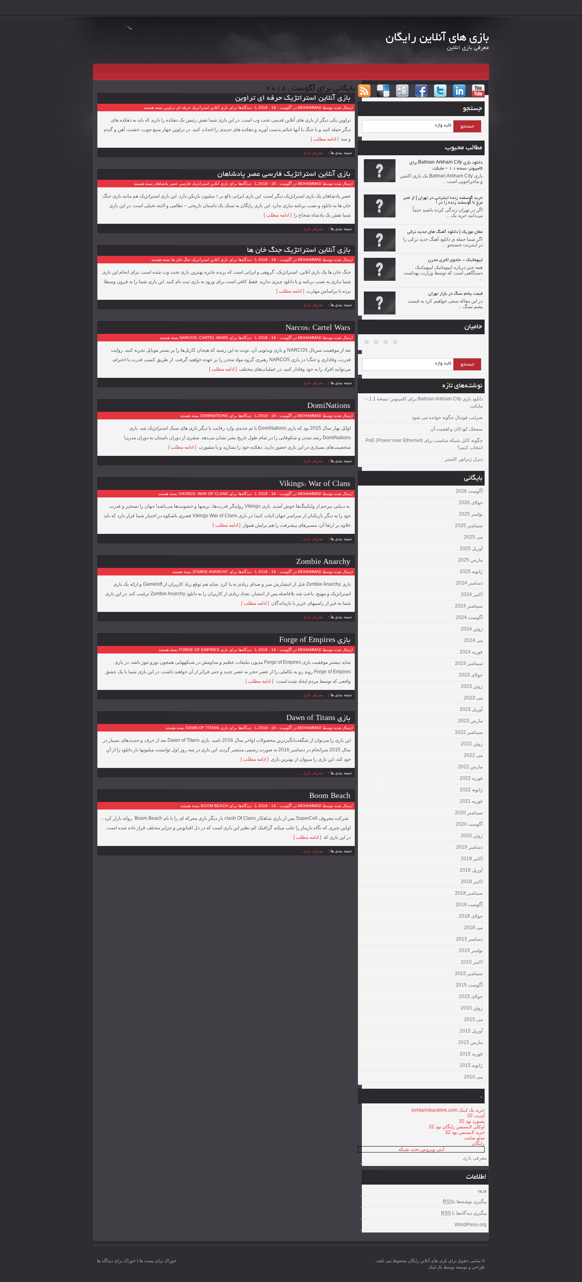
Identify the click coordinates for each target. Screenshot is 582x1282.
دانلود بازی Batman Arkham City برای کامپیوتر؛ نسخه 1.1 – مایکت (424, 402)
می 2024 (473, 640)
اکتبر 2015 (472, 962)
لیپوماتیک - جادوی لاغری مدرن (455, 260)
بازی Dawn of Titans (318, 719)
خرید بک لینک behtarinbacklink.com (448, 1110)
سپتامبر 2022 (469, 732)
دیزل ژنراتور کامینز (464, 459)
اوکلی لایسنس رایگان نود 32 (457, 1127)
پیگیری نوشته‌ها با (465, 1201)
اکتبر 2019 (472, 858)
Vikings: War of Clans (314, 485)
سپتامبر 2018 (469, 893)
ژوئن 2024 (472, 629)
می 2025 (473, 537)
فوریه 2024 (471, 652)
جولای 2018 (471, 916)
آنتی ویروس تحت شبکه (421, 1149)
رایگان (478, 1143)
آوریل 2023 (471, 709)
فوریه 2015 (471, 1054)
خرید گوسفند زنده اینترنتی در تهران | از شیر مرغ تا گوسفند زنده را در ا (443, 200)
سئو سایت (474, 1138)
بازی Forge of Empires (314, 641)
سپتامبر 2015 (469, 973)
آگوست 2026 (469, 491)
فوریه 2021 (471, 801)
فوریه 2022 (471, 778)
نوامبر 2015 (471, 950)
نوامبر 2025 (471, 514)
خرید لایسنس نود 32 (465, 1132)
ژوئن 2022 (472, 744)
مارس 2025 (470, 560)
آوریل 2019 (471, 870)
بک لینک (435, 1267)
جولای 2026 (471, 502)
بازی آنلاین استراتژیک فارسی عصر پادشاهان (283, 175)
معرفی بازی (313, 152)
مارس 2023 (470, 721)
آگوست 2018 (469, 904)
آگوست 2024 (469, 617)
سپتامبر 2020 (469, 812)
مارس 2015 (470, 1042)
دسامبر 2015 (469, 939)
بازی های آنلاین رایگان (437, 38)
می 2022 (473, 755)
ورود (482, 1190)
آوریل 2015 (471, 1031)
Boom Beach (329, 797)
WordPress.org (471, 1224)
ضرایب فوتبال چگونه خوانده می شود (447, 417)
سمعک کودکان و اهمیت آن (456, 429)
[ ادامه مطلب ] (326, 139)
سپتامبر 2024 (469, 606)
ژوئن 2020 (472, 835)
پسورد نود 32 (472, 1121)
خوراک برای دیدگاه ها (116, 1260)
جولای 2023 (471, 675)
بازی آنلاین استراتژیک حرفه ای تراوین (292, 99)
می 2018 (473, 927)
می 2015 (473, 1019)
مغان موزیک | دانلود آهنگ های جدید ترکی (445, 232)
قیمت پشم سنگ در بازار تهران (455, 293)
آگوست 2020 (469, 824)
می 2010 (473, 1077)
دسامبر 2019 (469, 847)
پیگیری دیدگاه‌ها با (464, 1213)
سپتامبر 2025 (469, 525)
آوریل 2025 (471, 548)
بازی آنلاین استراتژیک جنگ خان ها (298, 251)
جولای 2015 (471, 996)
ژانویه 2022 (471, 789)
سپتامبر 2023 (469, 663)
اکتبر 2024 (472, 594)
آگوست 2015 (469, 985)
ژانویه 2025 (471, 571)
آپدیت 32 (476, 1115)
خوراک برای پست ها (158, 1260)
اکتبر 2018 (472, 881)
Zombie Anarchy (323, 563)
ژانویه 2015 (471, 1065)
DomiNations (328, 407)
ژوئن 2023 (472, 686)
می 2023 (473, 698)
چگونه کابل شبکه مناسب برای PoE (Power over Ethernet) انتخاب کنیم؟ (424, 444)
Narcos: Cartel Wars (317, 329)
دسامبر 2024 (469, 583)
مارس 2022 (470, 767)
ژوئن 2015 (472, 1008)
